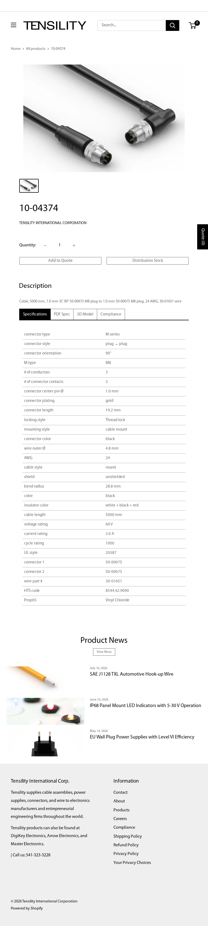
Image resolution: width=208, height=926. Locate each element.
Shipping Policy (127, 836)
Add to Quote (60, 261)
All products (36, 49)
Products (121, 810)
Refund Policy (126, 845)
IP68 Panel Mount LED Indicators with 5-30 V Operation (145, 706)
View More (104, 652)
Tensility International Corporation (52, 223)
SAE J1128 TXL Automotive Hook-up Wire (131, 674)
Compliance (124, 827)
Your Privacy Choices (132, 863)
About (119, 801)
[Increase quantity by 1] (74, 245)
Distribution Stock (147, 261)
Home (16, 49)
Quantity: (27, 245)
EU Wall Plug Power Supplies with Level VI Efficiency (142, 737)
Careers (120, 819)
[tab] (35, 314)
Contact (120, 793)
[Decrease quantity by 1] (45, 245)
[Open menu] (13, 25)
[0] (192, 25)
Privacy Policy (126, 854)
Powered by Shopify (27, 908)
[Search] (172, 25)
